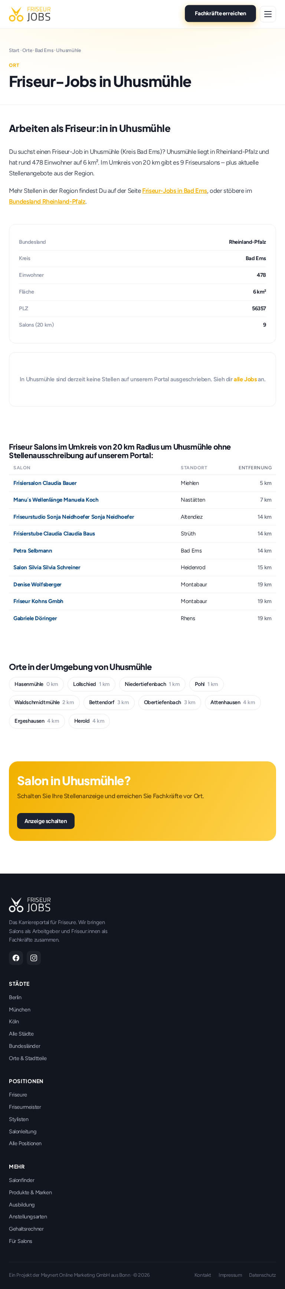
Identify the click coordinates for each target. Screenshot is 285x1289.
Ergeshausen (36, 721)
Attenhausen (232, 702)
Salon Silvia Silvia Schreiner (46, 567)
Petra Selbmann (32, 550)
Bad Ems (44, 50)
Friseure (18, 1094)
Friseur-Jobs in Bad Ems (174, 190)
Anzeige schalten (45, 820)
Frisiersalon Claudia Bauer (45, 483)
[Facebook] (16, 958)
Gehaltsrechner (26, 1228)
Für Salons (20, 1241)
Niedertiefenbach (152, 684)
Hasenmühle (36, 684)
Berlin (15, 997)
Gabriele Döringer (35, 618)
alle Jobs (245, 379)
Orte (27, 50)
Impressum (230, 1275)
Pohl (206, 684)
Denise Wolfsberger (37, 584)
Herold (89, 721)
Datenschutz (262, 1275)
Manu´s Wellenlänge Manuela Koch (56, 499)
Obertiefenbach (170, 702)
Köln (14, 1021)
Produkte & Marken (30, 1192)
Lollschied (91, 684)
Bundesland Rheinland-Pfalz (47, 201)
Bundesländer (24, 1046)
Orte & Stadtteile (27, 1058)
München (19, 1009)
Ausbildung (22, 1204)
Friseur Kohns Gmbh (38, 601)
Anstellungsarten (28, 1216)
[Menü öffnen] (268, 14)
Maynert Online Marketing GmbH (75, 1275)
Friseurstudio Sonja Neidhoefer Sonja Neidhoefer (73, 517)
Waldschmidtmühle (44, 702)
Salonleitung (22, 1131)
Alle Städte (21, 1033)
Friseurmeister (25, 1107)
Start (14, 50)
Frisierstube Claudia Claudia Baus (54, 533)
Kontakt (202, 1275)
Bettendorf (109, 702)
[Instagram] (34, 958)
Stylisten (18, 1119)
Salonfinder (22, 1180)
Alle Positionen (25, 1143)
